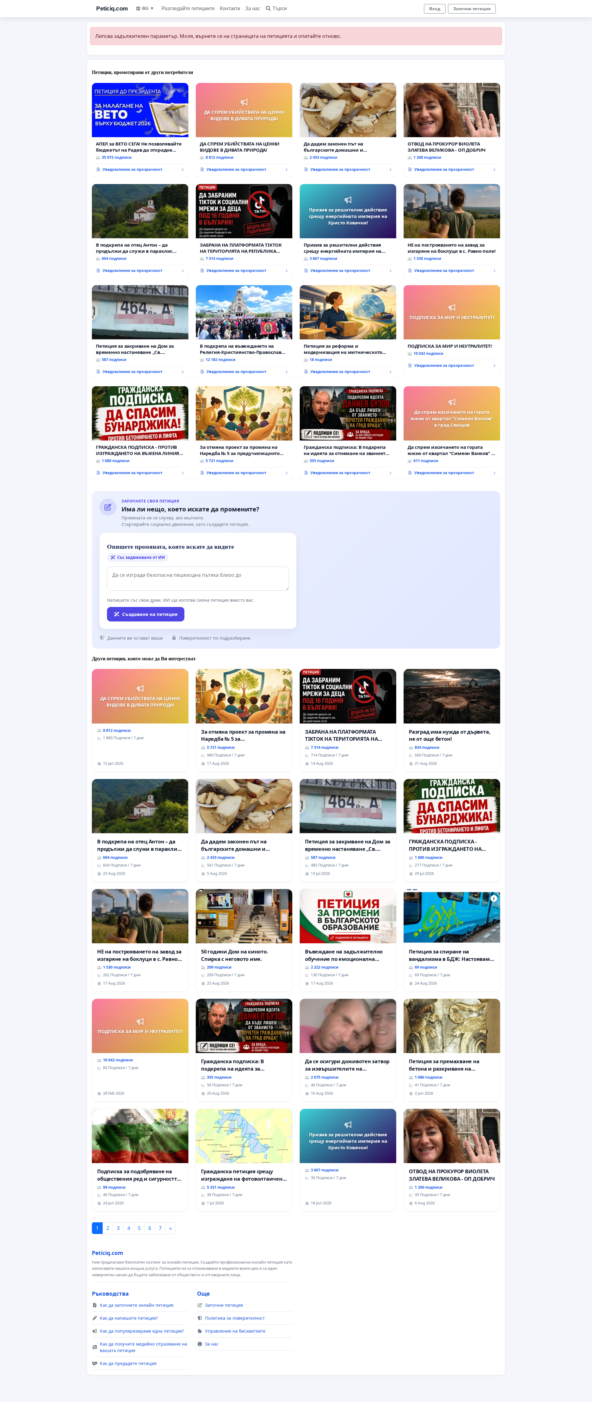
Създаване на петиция (150, 614)
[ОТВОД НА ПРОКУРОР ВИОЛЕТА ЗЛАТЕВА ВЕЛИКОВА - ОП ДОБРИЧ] (452, 130)
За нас (252, 8)
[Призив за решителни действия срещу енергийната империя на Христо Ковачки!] (348, 231)
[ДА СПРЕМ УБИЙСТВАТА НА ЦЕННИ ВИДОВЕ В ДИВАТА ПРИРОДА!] (244, 130)
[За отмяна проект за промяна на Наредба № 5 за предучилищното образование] (244, 433)
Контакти (230, 8)
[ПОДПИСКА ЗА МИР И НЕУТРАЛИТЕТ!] (452, 329)
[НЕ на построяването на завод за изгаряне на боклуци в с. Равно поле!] (452, 231)
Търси (280, 8)
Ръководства (110, 1293)
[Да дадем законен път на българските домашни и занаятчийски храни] (348, 130)
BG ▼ (148, 8)
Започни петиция (472, 8)
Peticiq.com (112, 8)
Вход (434, 8)
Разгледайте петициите (188, 8)
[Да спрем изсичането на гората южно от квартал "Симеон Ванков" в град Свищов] (452, 433)
